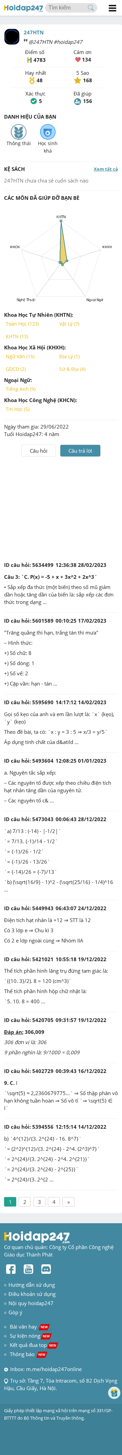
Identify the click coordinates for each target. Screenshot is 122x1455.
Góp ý (15, 1312)
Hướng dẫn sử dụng (31, 1284)
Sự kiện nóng (30, 1335)
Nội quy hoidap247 (31, 1303)
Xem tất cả (106, 169)
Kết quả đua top (33, 1344)
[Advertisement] (61, 507)
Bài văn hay (28, 1326)
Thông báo (27, 1354)
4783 (40, 59)
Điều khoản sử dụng (32, 1294)
